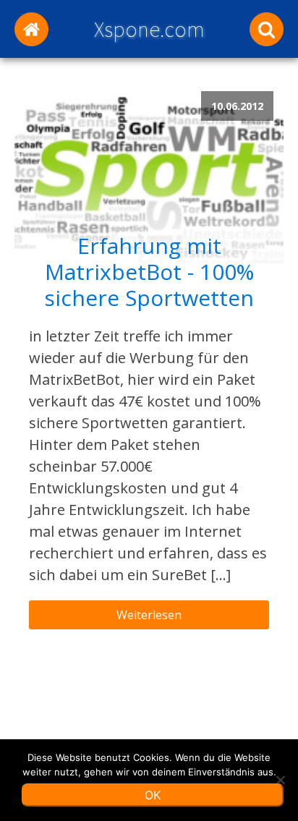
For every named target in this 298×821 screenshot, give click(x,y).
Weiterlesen (149, 615)
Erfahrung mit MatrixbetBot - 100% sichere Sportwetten (149, 272)
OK (153, 795)
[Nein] (280, 780)
